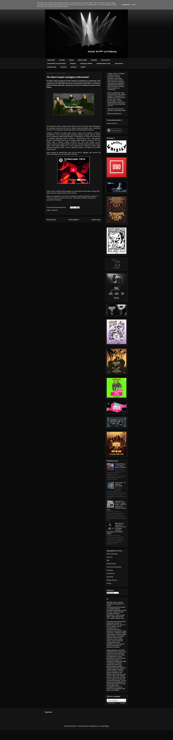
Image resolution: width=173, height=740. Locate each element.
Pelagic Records (112, 580)
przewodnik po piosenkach (56, 63)
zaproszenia (119, 63)
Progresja (110, 570)
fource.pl (109, 557)
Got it (134, 4)
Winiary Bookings (112, 554)
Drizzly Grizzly (111, 563)
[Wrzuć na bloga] (73, 207)
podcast (73, 67)
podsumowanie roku (104, 63)
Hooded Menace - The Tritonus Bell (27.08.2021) (120, 465)
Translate (122, 703)
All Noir (109, 583)
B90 (108, 560)
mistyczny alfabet (86, 63)
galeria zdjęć (82, 60)
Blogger (107, 726)
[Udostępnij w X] (75, 207)
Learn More (126, 4)
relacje (71, 60)
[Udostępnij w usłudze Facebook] (77, 207)
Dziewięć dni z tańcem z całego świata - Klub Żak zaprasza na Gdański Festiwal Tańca (116, 506)
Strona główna (74, 219)
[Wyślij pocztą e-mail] (71, 207)
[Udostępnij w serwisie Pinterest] (79, 207)
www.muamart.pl (112, 123)
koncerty (63, 67)
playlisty (73, 63)
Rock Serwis (111, 573)
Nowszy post (51, 219)
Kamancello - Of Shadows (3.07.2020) (120, 484)
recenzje (62, 60)
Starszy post (96, 219)
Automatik (110, 577)
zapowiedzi (51, 60)
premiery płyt (51, 67)
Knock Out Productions (114, 567)
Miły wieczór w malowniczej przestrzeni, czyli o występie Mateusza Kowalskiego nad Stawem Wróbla (116, 528)
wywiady (94, 60)
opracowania (105, 60)
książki (83, 67)
